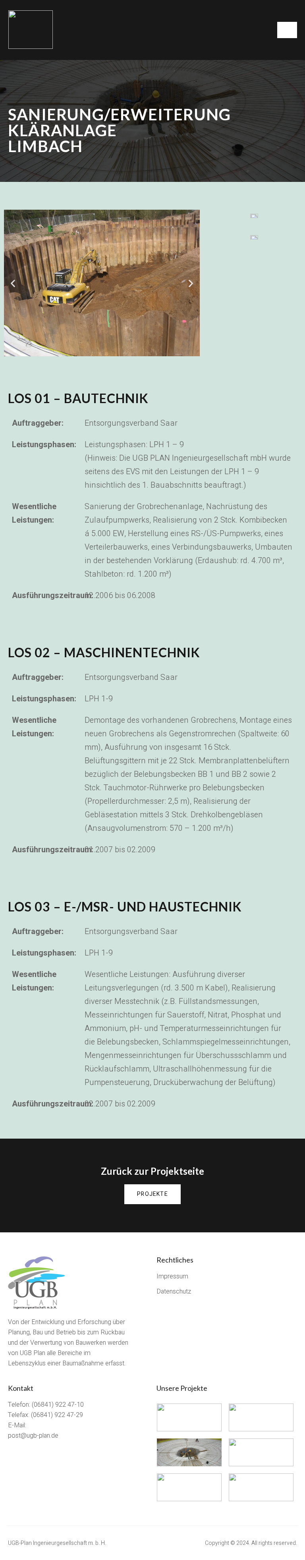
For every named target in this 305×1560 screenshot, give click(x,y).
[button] (152, 1194)
